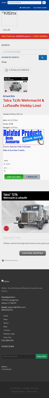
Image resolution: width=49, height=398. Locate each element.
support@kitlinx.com (16, 307)
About (6, 323)
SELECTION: (6, 36)
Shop (6, 319)
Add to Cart (14, 177)
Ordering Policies (18, 391)
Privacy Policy (32, 391)
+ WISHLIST (31, 177)
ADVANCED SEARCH (10, 57)
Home (6, 316)
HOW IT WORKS (39, 36)
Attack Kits (9, 96)
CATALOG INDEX (18, 69)
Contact (7, 330)
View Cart (25, 8)
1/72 (11, 124)
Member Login (9, 334)
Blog (5, 326)
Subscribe (41, 356)
